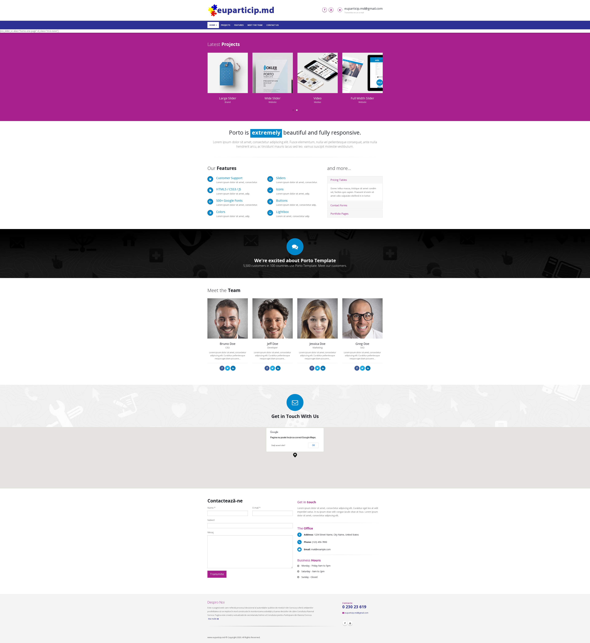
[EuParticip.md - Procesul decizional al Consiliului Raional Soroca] (241, 10)
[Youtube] (331, 9)
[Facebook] (324, 9)
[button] (295, 454)
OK (313, 445)
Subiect (211, 520)
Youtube (350, 623)
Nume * (211, 507)
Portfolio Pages (339, 213)
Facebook (222, 368)
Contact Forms (338, 205)
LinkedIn (233, 368)
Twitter (227, 368)
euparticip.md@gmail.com (356, 613)
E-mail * (256, 507)
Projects (225, 25)
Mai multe (212, 619)
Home (212, 25)
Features (239, 25)
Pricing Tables (338, 180)
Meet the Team (255, 25)
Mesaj (210, 532)
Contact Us (272, 25)
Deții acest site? (278, 445)
